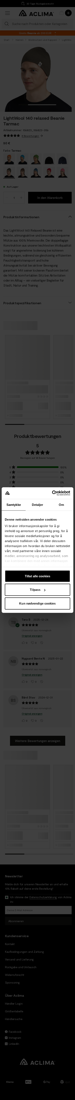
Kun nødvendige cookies (37, 603)
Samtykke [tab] (13, 504)
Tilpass (35, 589)
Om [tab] (61, 504)
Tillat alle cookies (37, 576)
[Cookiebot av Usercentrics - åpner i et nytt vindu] (53, 493)
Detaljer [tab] (37, 504)
